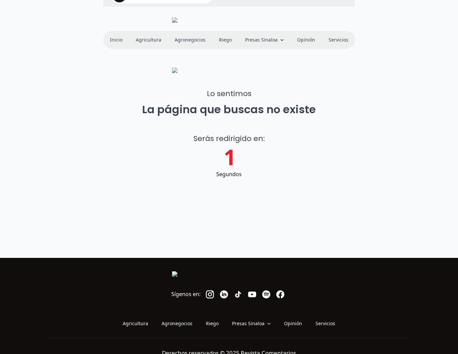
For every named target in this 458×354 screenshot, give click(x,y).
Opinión (306, 40)
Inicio (116, 40)
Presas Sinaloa (261, 40)
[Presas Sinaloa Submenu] (284, 40)
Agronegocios (190, 40)
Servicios (338, 40)
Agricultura (148, 40)
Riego (225, 40)
